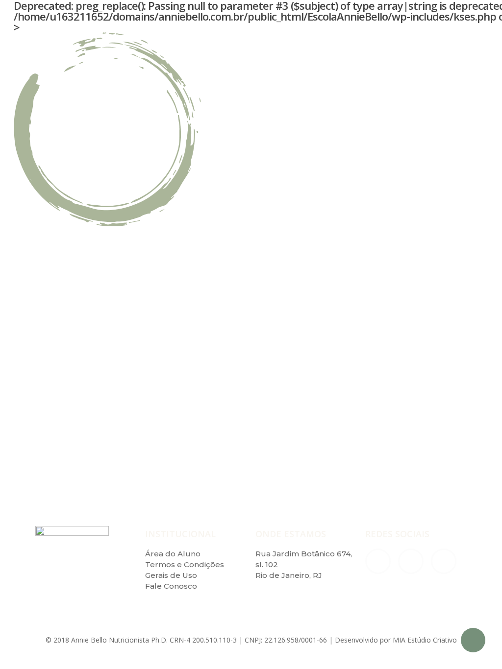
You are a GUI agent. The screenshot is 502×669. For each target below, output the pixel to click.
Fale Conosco (171, 586)
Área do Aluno (173, 553)
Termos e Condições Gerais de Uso (184, 570)
